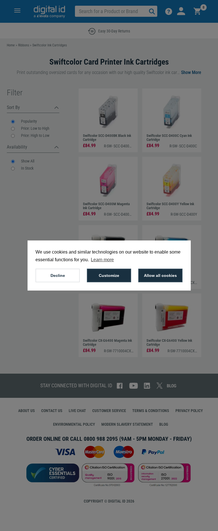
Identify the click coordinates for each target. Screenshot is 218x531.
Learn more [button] (102, 259)
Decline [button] (58, 275)
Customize (109, 275)
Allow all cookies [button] (160, 275)
